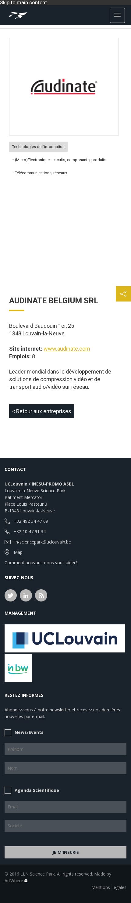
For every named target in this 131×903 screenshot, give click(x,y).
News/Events (29, 732)
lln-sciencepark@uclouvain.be (42, 542)
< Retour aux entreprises (41, 411)
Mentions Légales (108, 887)
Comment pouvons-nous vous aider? (41, 562)
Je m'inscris (65, 852)
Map (18, 552)
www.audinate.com (67, 348)
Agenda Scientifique (37, 790)
